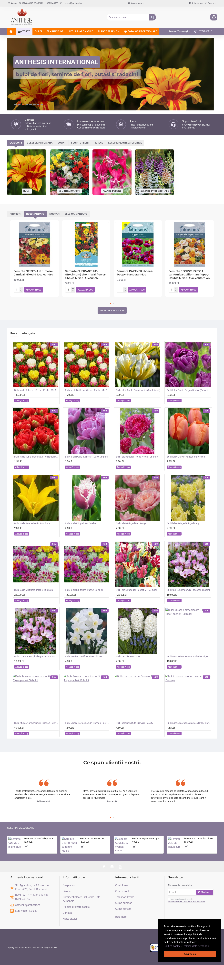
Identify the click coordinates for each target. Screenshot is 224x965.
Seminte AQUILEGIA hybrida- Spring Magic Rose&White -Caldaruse (147, 838)
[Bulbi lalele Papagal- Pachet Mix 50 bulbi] (137, 564)
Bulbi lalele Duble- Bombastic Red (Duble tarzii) (36, 456)
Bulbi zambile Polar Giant (128, 656)
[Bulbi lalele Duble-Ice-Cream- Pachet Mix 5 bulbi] (86, 364)
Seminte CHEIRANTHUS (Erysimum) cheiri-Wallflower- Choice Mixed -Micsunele (85, 274)
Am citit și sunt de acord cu (186, 900)
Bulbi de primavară (39, 142)
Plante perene (112, 190)
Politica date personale (196, 946)
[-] (21, 291)
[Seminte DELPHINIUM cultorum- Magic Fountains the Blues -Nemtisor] (69, 844)
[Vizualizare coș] (213, 17)
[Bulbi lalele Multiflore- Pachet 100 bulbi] (36, 564)
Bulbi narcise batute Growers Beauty (134, 722)
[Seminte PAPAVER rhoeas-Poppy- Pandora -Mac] (137, 244)
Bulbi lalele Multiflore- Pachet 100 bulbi (33, 589)
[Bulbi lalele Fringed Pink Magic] (137, 497)
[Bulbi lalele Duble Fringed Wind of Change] (137, 431)
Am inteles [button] (190, 954)
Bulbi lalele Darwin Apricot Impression (186, 456)
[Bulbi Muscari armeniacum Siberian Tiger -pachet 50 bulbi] (36, 697)
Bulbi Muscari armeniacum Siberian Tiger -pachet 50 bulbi (36, 722)
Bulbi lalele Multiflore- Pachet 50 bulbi (84, 589)
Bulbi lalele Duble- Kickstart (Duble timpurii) (86, 456)
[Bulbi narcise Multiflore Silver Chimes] (86, 630)
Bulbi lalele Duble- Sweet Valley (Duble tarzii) (138, 390)
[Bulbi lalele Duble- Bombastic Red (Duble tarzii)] (36, 431)
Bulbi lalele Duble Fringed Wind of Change (137, 456)
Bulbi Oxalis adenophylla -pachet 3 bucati (35, 656)
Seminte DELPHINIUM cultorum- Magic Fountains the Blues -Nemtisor (94, 838)
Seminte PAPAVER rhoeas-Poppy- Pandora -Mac (135, 272)
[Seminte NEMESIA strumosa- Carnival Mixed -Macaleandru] (34, 244)
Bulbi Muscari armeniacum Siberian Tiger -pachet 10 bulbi (87, 722)
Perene (98, 142)
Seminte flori (80, 142)
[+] (21, 288)
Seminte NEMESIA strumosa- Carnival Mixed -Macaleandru (33, 272)
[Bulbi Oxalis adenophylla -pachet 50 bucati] (188, 564)
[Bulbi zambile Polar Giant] (137, 630)
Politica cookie (172, 946)
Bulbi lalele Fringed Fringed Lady (183, 523)
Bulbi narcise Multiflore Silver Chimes (83, 656)
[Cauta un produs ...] (152, 17)
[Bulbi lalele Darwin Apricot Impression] (188, 431)
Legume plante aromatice (125, 142)
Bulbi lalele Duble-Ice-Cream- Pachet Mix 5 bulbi (87, 390)
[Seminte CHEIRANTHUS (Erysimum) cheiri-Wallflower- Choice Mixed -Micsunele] (86, 244)
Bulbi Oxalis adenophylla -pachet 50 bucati (188, 589)
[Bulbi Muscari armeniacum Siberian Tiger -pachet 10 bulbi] (86, 697)
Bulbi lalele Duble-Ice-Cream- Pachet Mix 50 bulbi (36, 390)
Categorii (16, 142)
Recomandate (35, 213)
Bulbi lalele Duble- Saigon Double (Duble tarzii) (189, 390)
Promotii (15, 213)
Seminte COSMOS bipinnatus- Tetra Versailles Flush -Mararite (40, 838)
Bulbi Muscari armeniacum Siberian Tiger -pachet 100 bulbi (189, 656)
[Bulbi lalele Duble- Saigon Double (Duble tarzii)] (188, 364)
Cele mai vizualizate (20, 827)
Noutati (54, 213)
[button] (210, 946)
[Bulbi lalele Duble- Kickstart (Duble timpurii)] (86, 431)
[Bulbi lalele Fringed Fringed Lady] (188, 497)
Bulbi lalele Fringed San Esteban (81, 523)
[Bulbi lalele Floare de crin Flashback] (36, 497)
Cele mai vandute (76, 213)
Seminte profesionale (155, 190)
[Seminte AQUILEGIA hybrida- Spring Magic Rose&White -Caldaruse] (122, 844)
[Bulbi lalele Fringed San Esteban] (86, 497)
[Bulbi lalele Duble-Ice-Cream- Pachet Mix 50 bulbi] (36, 364)
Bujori (62, 142)
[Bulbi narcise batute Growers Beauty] (137, 697)
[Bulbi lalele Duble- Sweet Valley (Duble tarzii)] (137, 364)
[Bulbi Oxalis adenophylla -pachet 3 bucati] (36, 630)
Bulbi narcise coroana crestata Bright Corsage (189, 722)
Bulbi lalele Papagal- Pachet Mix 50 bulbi (136, 589)
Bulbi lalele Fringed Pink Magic (131, 523)
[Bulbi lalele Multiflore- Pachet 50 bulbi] (86, 564)
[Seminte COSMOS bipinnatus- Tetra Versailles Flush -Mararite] (14, 843)
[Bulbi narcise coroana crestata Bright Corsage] (188, 697)
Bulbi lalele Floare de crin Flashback (32, 523)
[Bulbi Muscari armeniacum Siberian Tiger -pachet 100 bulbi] (188, 630)
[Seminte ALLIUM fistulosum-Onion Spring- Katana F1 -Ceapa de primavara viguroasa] (174, 843)
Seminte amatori (69, 190)
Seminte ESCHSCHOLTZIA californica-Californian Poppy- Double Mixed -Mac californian (189, 274)
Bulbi (26, 190)
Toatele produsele (110, 310)
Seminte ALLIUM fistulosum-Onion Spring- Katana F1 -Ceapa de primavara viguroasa (200, 838)
